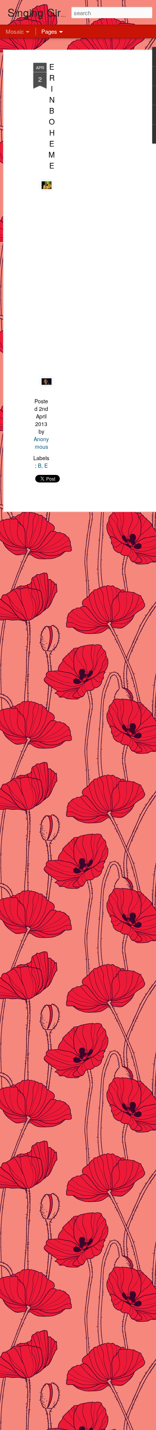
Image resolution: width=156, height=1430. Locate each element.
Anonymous (41, 442)
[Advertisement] (91, 178)
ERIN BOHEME (51, 116)
